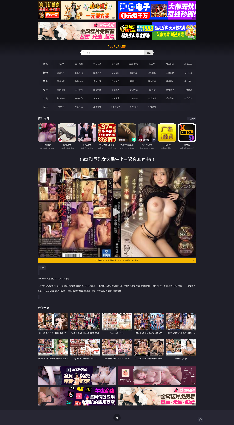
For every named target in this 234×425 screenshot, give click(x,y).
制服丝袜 (134, 81)
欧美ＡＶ (97, 72)
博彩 (45, 64)
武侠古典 (115, 98)
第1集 (41, 267)
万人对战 (97, 64)
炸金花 (152, 64)
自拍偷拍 (79, 72)
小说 (45, 98)
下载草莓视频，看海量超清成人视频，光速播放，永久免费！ (117, 260)
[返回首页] (200, 420)
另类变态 (188, 81)
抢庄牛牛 (188, 64)
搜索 (149, 52)
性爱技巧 (188, 98)
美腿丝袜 (134, 90)
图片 (45, 89)
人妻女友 (97, 98)
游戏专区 (115, 64)
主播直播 (170, 72)
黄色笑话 (170, 98)
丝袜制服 (152, 72)
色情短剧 (152, 107)
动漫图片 (115, 90)
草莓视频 (97, 107)
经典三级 (152, 81)
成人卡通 (97, 81)
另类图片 (188, 90)
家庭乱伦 (79, 98)
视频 (45, 72)
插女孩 (61, 107)
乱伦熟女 (170, 81)
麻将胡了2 (133, 64)
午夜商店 (79, 107)
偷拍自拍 (79, 81)
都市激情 (61, 98)
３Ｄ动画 (115, 72)
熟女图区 (170, 90)
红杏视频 (134, 107)
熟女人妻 (134, 72)
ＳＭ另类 (188, 72)
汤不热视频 (115, 107)
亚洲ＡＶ (61, 72)
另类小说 (152, 98)
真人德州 (79, 64)
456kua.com (117, 46)
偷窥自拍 (61, 90)
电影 (45, 81)
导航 (45, 107)
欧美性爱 (115, 81)
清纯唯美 (152, 90)
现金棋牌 (170, 64)
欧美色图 (97, 90)
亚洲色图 (79, 90)
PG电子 (61, 64)
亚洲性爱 (61, 81)
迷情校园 (134, 98)
